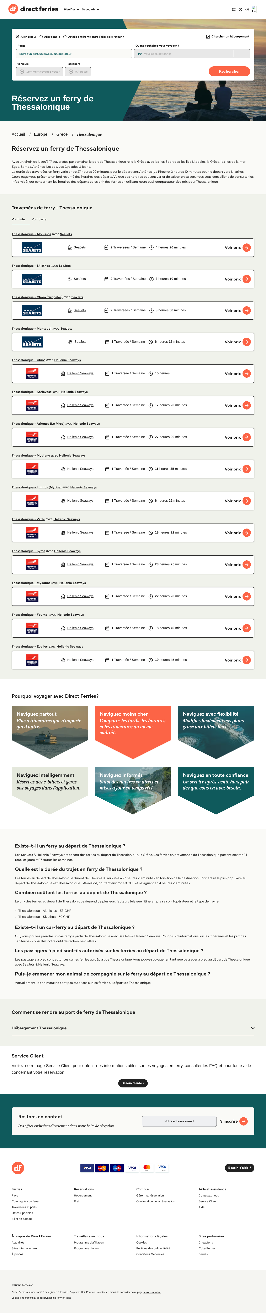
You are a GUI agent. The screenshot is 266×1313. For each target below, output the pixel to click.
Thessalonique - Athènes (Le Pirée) (38, 424)
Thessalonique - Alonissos (31, 234)
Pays (15, 1195)
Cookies (141, 1242)
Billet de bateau (22, 1218)
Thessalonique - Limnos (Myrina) (37, 487)
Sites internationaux (24, 1248)
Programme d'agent (87, 1248)
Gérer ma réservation (150, 1195)
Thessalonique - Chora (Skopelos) (37, 297)
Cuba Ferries (207, 1248)
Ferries (203, 1254)
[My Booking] (234, 9)
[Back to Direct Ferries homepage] (33, 9)
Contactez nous (209, 1195)
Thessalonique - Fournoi (30, 615)
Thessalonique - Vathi (28, 519)
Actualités (18, 1242)
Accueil (18, 134)
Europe (41, 134)
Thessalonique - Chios (28, 360)
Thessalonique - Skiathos (31, 266)
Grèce (62, 134)
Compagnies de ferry (25, 1201)
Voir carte (39, 219)
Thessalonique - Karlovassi (32, 392)
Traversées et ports (24, 1207)
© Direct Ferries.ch (22, 1285)
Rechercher (229, 71)
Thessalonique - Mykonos (31, 583)
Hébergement (83, 1195)
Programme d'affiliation (88, 1242)
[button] (133, 1028)
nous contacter (152, 1292)
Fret (76, 1201)
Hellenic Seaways (67, 360)
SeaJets (66, 234)
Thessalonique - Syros (28, 551)
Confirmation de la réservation (155, 1201)
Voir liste (18, 219)
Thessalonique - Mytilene (31, 455)
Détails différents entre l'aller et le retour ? (96, 36)
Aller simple (52, 36)
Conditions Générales (150, 1254)
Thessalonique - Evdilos (30, 646)
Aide (201, 1207)
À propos (17, 1254)
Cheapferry (206, 1242)
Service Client (208, 1201)
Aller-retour (28, 36)
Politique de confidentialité (153, 1248)
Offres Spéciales (22, 1213)
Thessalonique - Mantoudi (31, 328)
